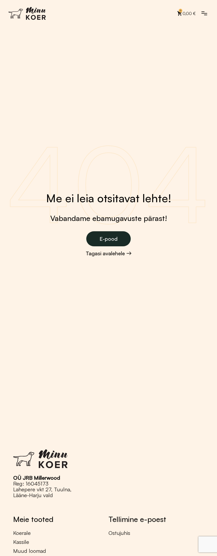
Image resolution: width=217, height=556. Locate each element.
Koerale (22, 533)
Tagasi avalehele (105, 253)
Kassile (21, 542)
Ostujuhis (119, 533)
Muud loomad (29, 551)
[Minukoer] (27, 13)
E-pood (108, 238)
